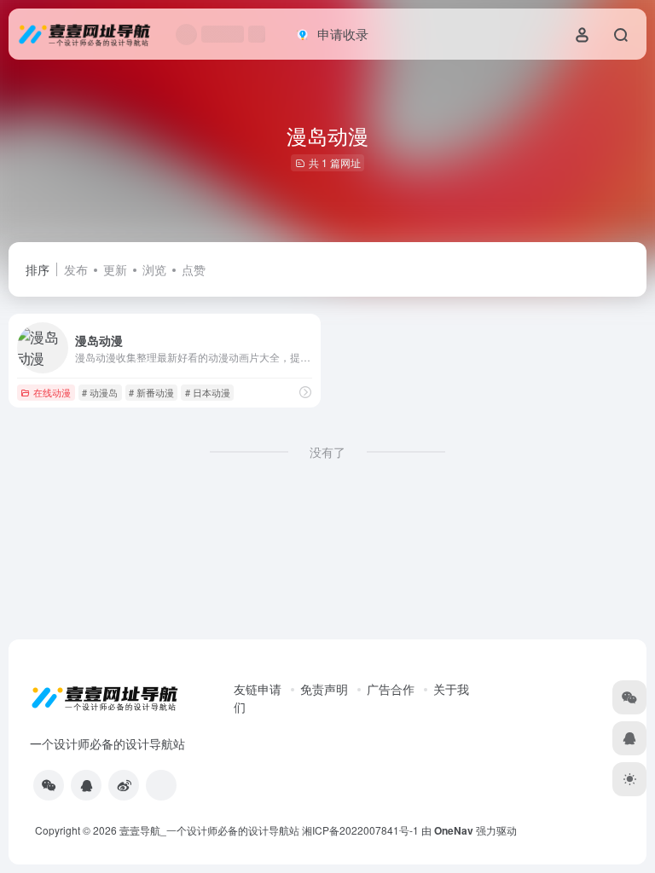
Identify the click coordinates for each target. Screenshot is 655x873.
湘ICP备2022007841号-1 (360, 830)
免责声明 (324, 688)
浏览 (154, 269)
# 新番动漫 (151, 392)
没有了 (327, 451)
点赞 (194, 269)
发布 (76, 269)
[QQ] (86, 785)
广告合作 (390, 688)
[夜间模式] (629, 779)
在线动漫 (52, 392)
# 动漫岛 (100, 392)
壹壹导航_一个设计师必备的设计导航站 (209, 830)
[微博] (123, 785)
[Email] (161, 785)
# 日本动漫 (207, 392)
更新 (115, 269)
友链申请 (257, 688)
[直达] (305, 392)
